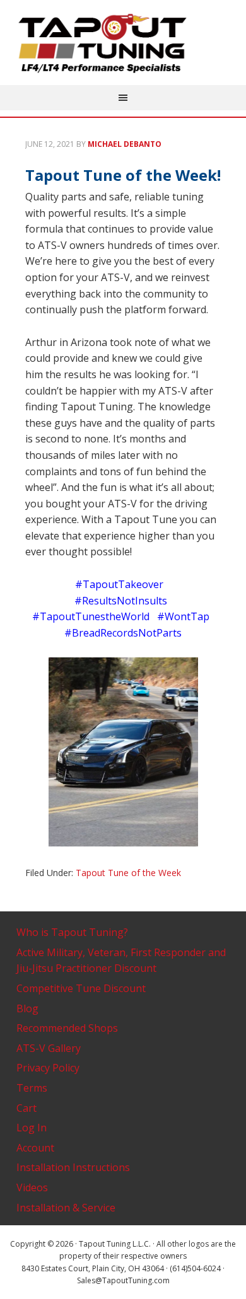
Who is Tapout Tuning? (72, 932)
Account (35, 1148)
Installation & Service (65, 1208)
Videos (32, 1187)
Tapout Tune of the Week (128, 873)
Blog (27, 1008)
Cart (26, 1108)
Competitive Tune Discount (81, 988)
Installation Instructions (73, 1167)
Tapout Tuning (123, 44)
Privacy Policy (47, 1068)
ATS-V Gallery (48, 1048)
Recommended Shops (67, 1028)
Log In (31, 1127)
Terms (31, 1088)
